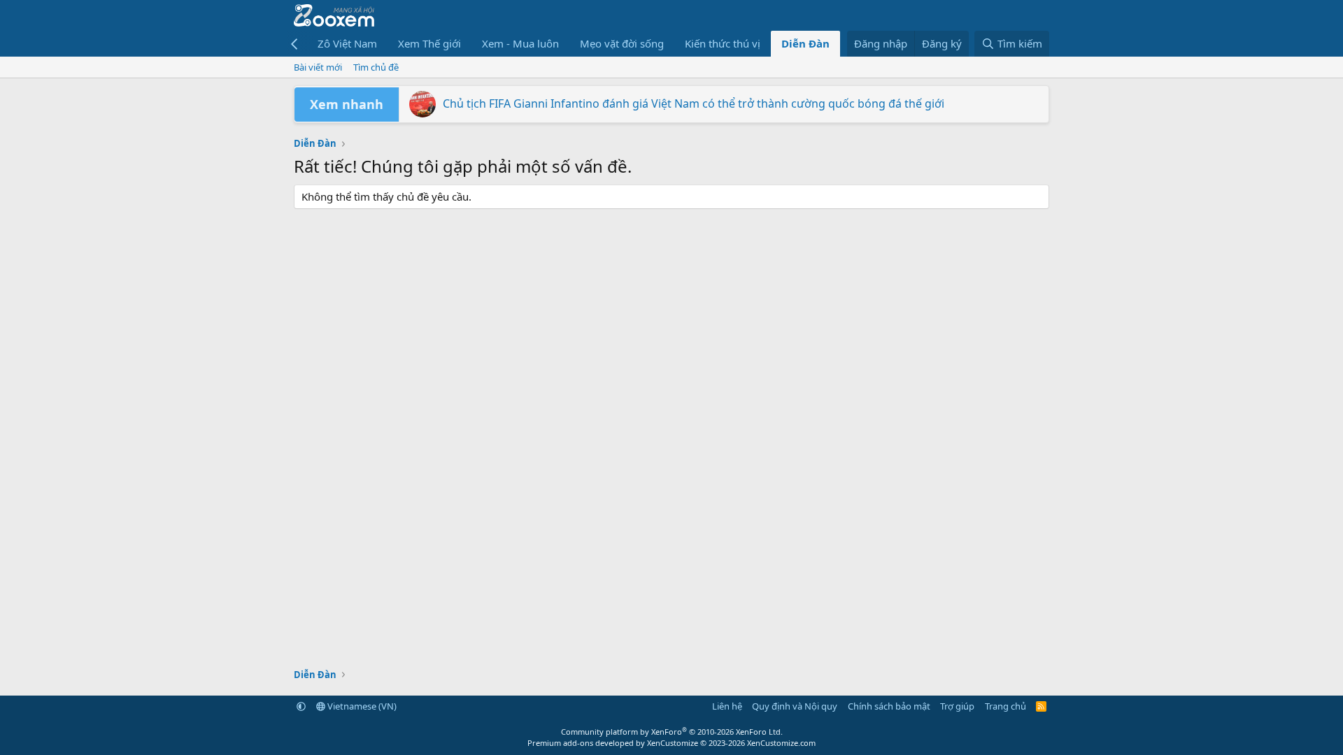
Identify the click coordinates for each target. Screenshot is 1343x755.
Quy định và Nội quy (794, 706)
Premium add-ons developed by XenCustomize (612, 743)
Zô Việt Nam (347, 43)
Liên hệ (727, 706)
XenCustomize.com (781, 743)
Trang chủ (1005, 706)
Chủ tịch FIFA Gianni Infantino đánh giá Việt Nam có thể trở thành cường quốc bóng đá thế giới (693, 103)
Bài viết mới (318, 67)
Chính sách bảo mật (889, 706)
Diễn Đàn (805, 43)
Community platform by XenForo (672, 731)
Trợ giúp (957, 706)
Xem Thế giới (429, 43)
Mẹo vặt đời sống (622, 43)
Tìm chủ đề (376, 67)
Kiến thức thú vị (722, 43)
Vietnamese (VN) (361, 706)
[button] (301, 706)
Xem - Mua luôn (520, 43)
